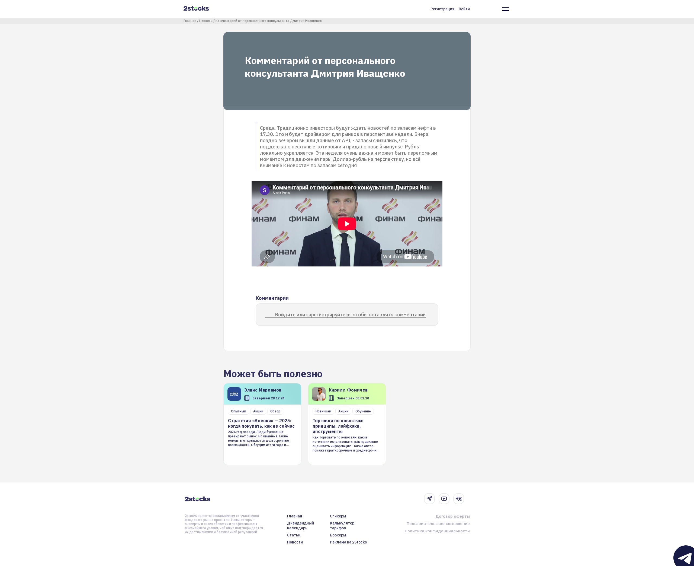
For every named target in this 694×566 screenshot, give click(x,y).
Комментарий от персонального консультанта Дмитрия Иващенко (269, 21)
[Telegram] (429, 498)
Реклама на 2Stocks (348, 542)
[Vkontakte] (458, 498)
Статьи (293, 535)
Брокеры (338, 535)
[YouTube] (444, 498)
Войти (464, 9)
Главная (190, 21)
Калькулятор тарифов (342, 525)
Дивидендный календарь (300, 525)
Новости (206, 21)
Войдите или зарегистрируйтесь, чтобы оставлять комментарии (350, 314)
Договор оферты (452, 516)
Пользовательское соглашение (438, 523)
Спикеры (338, 516)
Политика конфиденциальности (437, 530)
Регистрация (442, 9)
